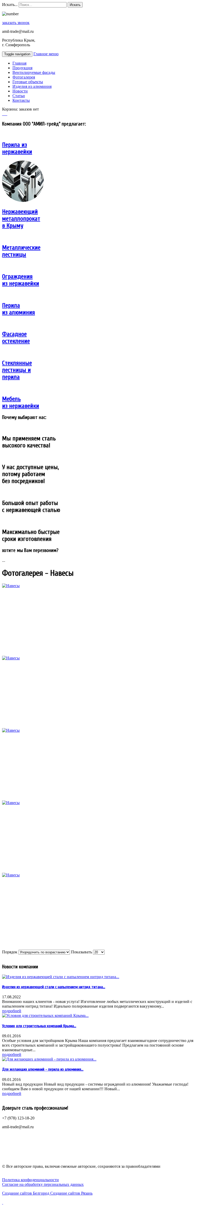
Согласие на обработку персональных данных (43, 1184)
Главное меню (46, 54)
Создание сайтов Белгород (26, 1193)
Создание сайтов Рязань (71, 1193)
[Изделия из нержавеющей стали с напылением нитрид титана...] (60, 977)
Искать (75, 5)
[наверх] (2, 1202)
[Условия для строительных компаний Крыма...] (45, 1015)
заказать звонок (16, 22)
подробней (11, 1011)
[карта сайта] (5, 114)
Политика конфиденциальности (30, 1180)
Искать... (10, 4)
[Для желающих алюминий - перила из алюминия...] (49, 1059)
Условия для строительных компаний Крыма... (39, 1026)
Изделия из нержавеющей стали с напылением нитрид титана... (53, 987)
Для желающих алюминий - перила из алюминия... (42, 1069)
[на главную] (3, 114)
